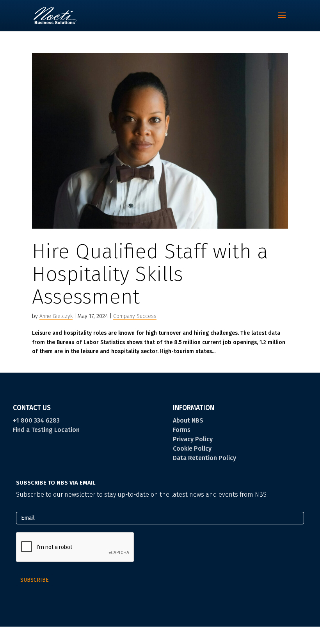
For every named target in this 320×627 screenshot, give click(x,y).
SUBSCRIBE (34, 580)
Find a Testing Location (46, 429)
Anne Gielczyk (56, 316)
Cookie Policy (192, 448)
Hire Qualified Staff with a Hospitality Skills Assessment (150, 274)
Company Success (134, 316)
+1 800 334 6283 (36, 420)
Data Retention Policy (204, 458)
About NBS (188, 420)
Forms (181, 429)
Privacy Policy (193, 439)
